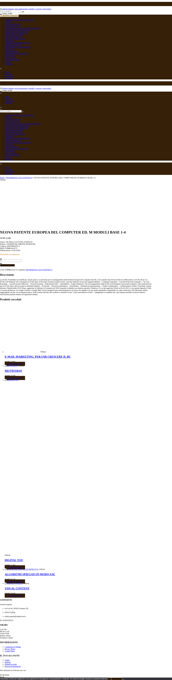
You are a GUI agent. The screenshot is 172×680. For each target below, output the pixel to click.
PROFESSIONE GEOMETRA (16, 54)
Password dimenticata (13, 666)
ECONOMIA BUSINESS (14, 35)
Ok (109, 679)
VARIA (8, 62)
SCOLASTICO (10, 58)
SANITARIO (10, 56)
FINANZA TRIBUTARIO (15, 39)
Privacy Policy (10, 649)
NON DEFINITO (11, 51)
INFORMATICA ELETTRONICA (18, 47)
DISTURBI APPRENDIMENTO (17, 30)
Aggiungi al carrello (7, 265)
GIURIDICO (10, 41)
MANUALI (9, 49)
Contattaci (8, 78)
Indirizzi (8, 662)
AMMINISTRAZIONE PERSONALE (19, 20)
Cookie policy (116, 679)
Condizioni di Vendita (13, 647)
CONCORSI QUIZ (12, 26)
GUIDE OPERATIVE (13, 45)
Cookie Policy (10, 651)
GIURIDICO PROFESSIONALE (17, 43)
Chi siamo (8, 74)
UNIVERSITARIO (12, 60)
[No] (123, 679)
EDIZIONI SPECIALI (13, 37)
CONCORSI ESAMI (13, 24)
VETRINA (9, 64)
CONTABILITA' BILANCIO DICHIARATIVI (23, 28)
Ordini (7, 660)
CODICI (8, 22)
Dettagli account (11, 664)
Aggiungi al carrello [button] (15, 364)
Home (7, 72)
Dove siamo (9, 76)
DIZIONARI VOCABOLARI (16, 33)
